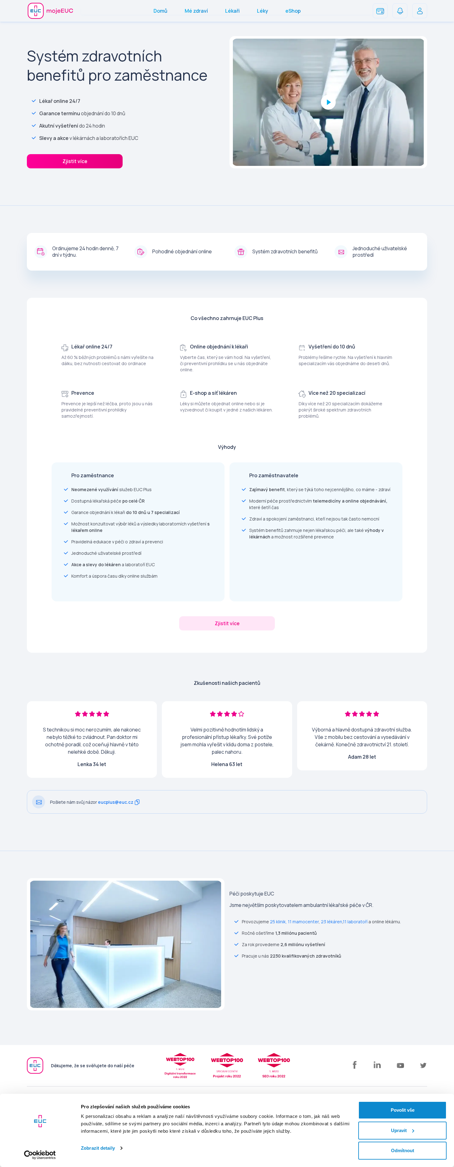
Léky (262, 10)
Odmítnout (402, 1150)
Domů (160, 10)
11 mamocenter (303, 922)
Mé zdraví (196, 10)
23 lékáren (331, 922)
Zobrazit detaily (98, 1148)
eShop (293, 10)
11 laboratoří (355, 922)
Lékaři (232, 10)
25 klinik (278, 922)
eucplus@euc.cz (115, 802)
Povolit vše (402, 1110)
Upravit (399, 1130)
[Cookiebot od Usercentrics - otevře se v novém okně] (40, 1155)
